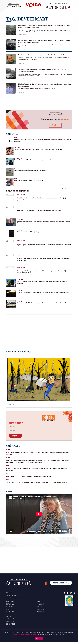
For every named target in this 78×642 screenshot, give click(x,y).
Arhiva (8, 616)
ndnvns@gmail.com (12, 598)
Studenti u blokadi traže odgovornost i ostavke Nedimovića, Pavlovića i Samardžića (43, 292)
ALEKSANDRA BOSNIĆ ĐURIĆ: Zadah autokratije (30, 170)
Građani (17, 148)
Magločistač (21, 194)
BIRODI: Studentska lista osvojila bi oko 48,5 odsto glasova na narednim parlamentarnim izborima (42, 140)
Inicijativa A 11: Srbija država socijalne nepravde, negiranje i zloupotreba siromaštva (36, 482)
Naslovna (10, 601)
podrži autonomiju (61, 583)
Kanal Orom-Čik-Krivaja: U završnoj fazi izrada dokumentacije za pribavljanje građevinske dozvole (41, 199)
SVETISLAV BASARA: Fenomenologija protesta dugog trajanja (28, 476)
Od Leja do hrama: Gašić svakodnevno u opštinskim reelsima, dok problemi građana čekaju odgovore (43, 222)
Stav (15, 168)
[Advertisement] (39, 104)
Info (15, 137)
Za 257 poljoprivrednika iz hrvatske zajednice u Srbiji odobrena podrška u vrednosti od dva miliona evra (44, 245)
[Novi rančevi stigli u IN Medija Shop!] (11, 233)
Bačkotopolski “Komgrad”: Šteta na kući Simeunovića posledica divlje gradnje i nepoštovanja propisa (42, 272)
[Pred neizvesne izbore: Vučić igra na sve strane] (10, 182)
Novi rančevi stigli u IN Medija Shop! (28, 232)
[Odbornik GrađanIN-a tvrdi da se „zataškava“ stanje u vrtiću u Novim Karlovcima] (11, 304)
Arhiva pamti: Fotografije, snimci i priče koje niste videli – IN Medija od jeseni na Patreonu (42, 282)
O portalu (10, 619)
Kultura (40, 607)
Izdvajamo (10, 604)
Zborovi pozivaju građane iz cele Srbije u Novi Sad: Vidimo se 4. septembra (38, 150)
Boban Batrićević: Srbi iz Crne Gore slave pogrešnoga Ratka (33, 160)
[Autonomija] (58, 6)
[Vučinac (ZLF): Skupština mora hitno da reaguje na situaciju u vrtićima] (11, 211)
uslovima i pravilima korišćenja (25, 634)
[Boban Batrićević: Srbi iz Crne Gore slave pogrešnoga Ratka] (10, 161)
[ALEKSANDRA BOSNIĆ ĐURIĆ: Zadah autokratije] (10, 171)
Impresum (10, 621)
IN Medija (20, 219)
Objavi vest (10, 624)
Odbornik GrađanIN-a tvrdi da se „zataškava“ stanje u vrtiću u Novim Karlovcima (42, 303)
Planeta (40, 609)
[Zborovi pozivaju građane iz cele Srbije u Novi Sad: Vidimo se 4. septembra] (10, 151)
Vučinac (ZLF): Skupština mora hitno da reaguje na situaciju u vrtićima (39, 210)
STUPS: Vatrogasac (11, 404)
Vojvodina (10, 607)
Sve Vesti (65, 188)
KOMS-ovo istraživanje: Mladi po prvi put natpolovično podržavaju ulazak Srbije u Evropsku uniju (43, 259)
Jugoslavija (18, 158)
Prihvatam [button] (39, 639)
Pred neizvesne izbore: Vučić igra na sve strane (29, 180)
